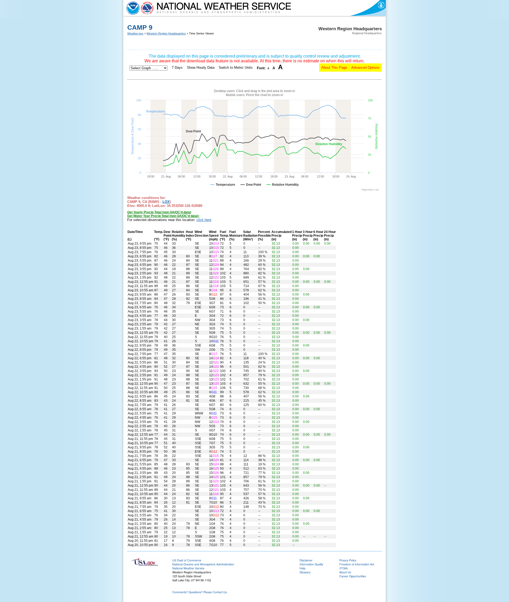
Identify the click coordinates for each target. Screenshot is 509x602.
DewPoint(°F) (167, 235)
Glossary (305, 572)
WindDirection (201, 233)
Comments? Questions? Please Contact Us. (199, 592)
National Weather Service (188, 568)
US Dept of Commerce (186, 560)
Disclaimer (306, 560)
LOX (166, 202)
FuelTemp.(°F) (224, 235)
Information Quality (311, 564)
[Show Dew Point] (250, 185)
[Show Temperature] (222, 185)
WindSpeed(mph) (213, 235)
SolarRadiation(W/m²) (250, 235)
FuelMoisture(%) (236, 235)
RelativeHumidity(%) (178, 235)
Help (302, 568)
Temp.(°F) (158, 235)
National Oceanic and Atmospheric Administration (203, 564)
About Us (345, 572)
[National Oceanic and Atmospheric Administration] (132, 8)
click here (203, 220)
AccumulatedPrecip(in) (281, 235)
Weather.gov (135, 33)
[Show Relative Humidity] (282, 185)
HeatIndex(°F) (190, 235)
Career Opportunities (352, 576)
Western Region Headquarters (166, 33)
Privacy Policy (347, 560)
